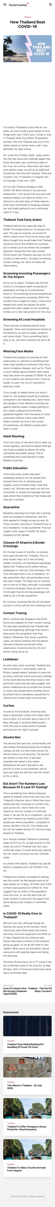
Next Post (40, 989)
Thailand (27, 17)
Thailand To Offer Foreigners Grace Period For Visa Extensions (26, 1128)
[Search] (50, 4)
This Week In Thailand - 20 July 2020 (24, 1086)
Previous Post (15, 990)
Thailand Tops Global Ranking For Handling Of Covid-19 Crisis (25, 1045)
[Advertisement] (27, 93)
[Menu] (5, 4)
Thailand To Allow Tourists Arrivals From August (26, 1169)
